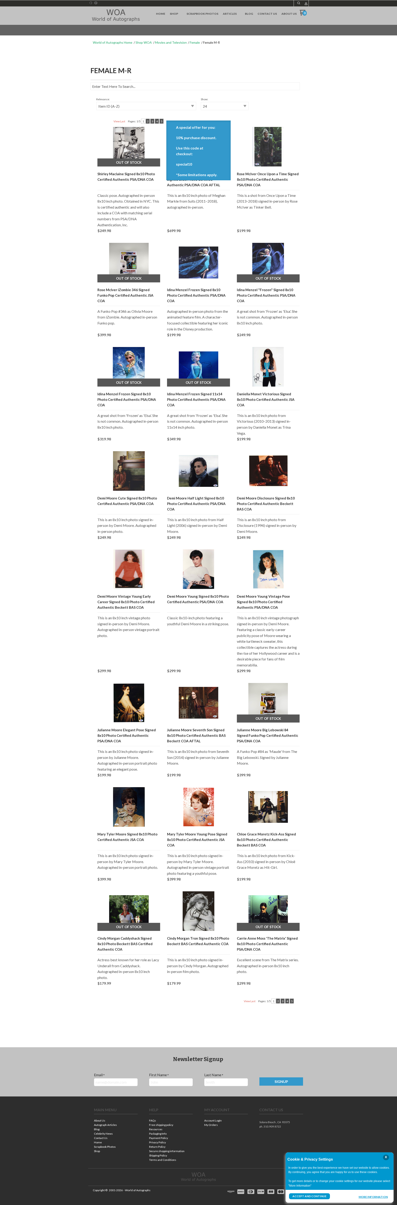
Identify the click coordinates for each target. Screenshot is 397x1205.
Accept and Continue (309, 1196)
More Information (373, 1196)
